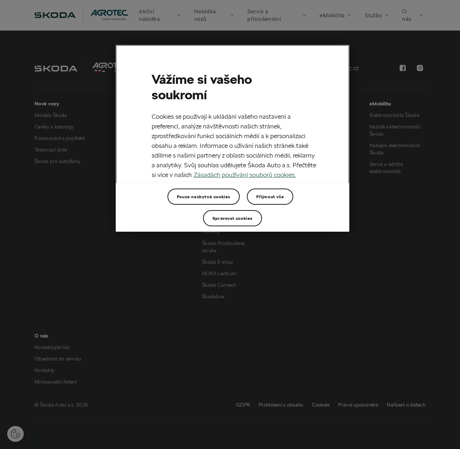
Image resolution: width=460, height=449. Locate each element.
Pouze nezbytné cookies (203, 196)
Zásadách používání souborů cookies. (245, 174)
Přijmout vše (270, 196)
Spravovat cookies (232, 218)
